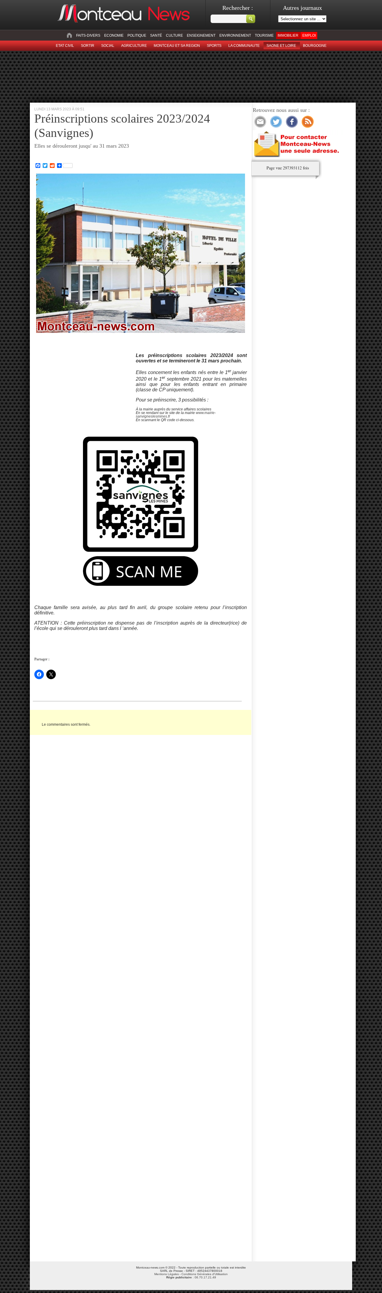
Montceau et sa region (177, 46)
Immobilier (288, 35)
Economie (114, 35)
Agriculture (134, 46)
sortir (87, 46)
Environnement (235, 35)
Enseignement (201, 35)
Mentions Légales (166, 1274)
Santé (156, 35)
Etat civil (65, 46)
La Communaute (244, 46)
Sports (214, 46)
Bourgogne (314, 46)
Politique (136, 35)
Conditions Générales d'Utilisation (204, 1274)
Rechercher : (237, 7)
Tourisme (264, 35)
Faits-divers (88, 35)
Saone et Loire (281, 46)
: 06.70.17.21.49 (191, 1277)
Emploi (309, 35)
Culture (174, 35)
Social (107, 46)
